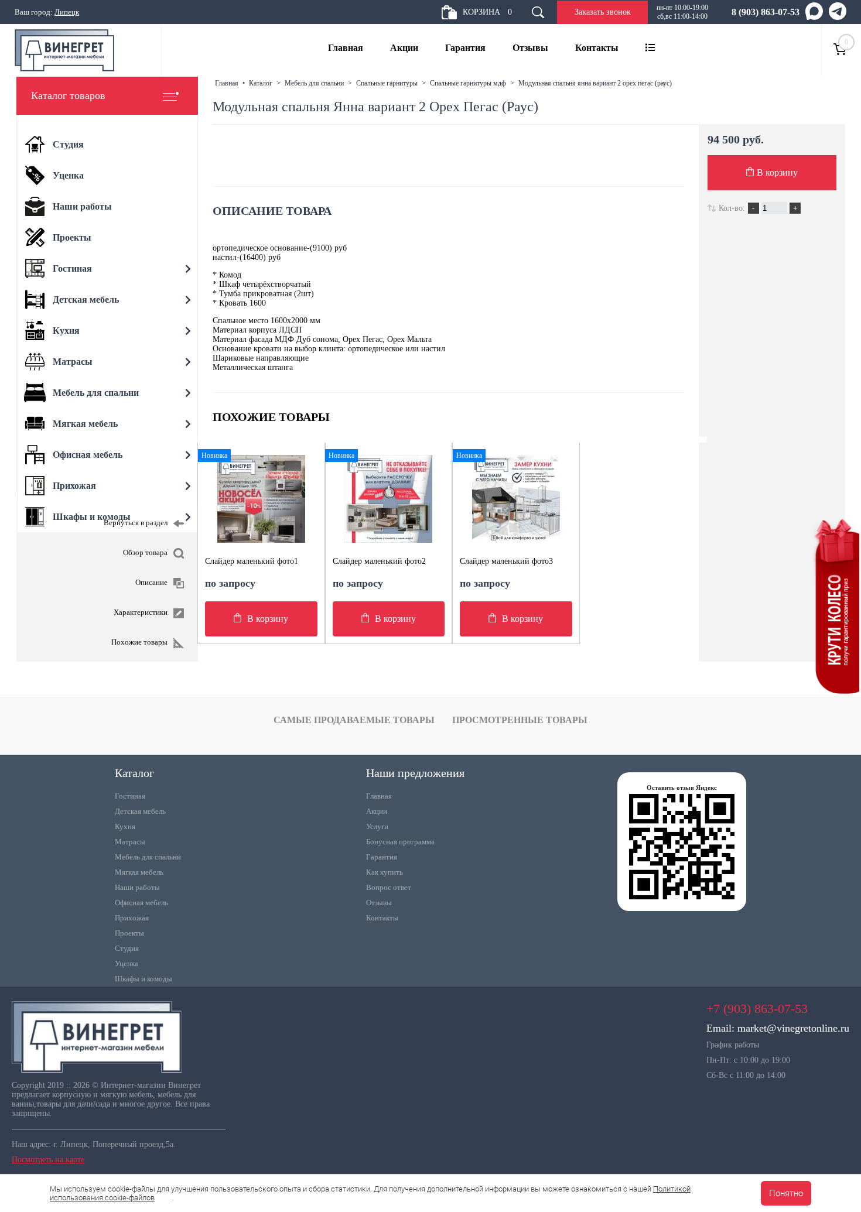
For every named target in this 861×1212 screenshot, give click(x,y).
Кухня (125, 826)
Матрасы (130, 841)
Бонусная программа (400, 841)
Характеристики (141, 612)
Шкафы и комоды (143, 978)
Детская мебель (140, 811)
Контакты (597, 48)
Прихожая (132, 917)
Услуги (377, 826)
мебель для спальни (314, 83)
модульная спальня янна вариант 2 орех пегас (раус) (595, 83)
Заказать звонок (603, 12)
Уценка (126, 963)
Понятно (786, 1193)
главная (226, 83)
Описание (151, 582)
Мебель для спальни (148, 856)
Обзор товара (145, 552)
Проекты (129, 933)
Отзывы (530, 48)
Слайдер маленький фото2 (379, 561)
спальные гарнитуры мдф (468, 83)
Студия (127, 948)
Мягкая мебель (139, 872)
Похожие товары (139, 642)
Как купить (384, 872)
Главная (345, 48)
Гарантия (465, 48)
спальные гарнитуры (387, 83)
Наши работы (137, 887)
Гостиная (130, 796)
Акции (404, 48)
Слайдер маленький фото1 (251, 561)
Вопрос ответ (388, 887)
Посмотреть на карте (48, 1159)
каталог (260, 83)
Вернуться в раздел (136, 522)
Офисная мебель (141, 902)
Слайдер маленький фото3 (506, 561)
